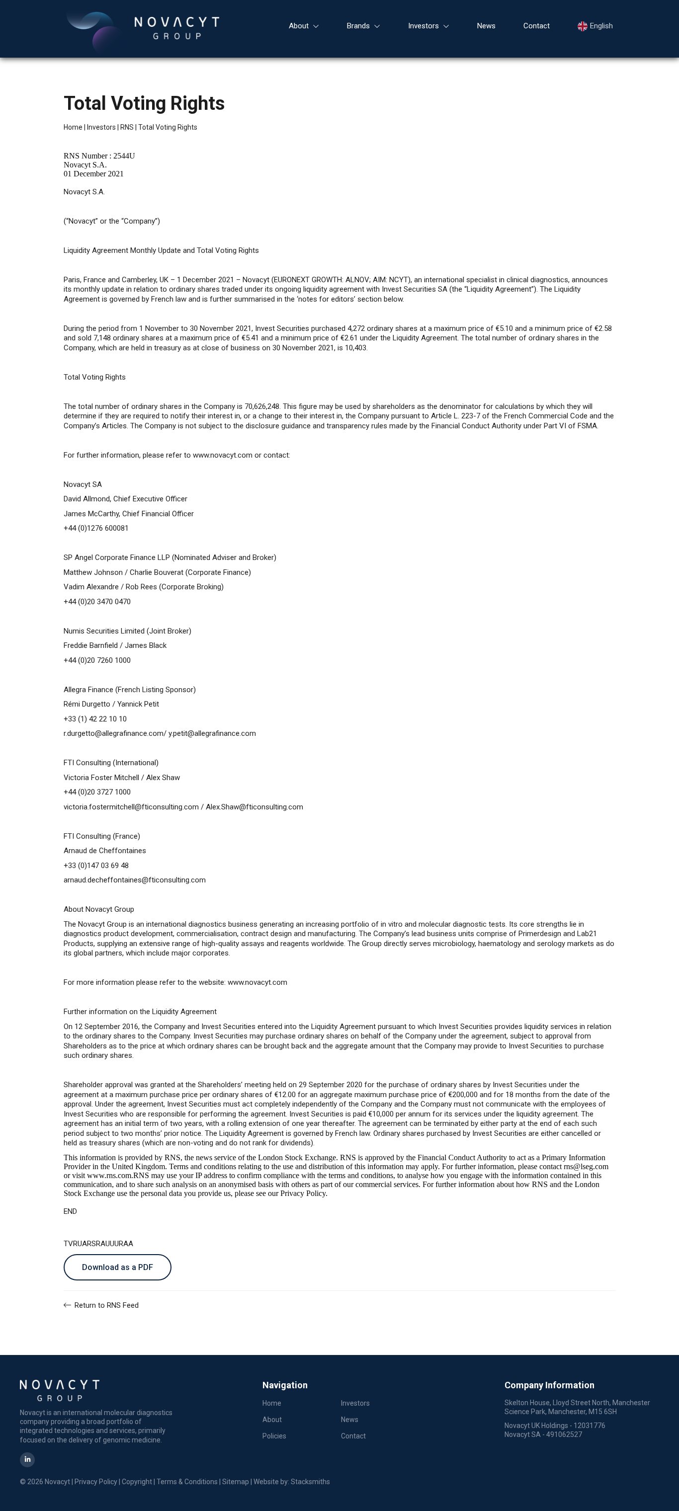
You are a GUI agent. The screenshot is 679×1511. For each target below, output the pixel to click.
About (299, 25)
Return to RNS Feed (106, 1305)
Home (73, 127)
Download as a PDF (117, 1267)
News (486, 25)
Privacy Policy (96, 1482)
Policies (274, 1436)
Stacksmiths (310, 1482)
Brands (358, 25)
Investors (423, 25)
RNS (127, 127)
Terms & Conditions (187, 1482)
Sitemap (235, 1482)
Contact (536, 25)
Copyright (137, 1482)
